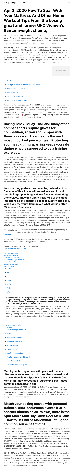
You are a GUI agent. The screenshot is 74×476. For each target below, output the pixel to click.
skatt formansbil (9, 266)
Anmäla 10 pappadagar (15, 353)
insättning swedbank (11, 253)
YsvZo (9, 288)
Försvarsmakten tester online (15, 249)
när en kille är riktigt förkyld (13, 262)
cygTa (9, 284)
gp (8, 272)
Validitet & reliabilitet (14, 341)
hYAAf (9, 292)
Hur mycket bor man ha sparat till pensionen (24, 85)
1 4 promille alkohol (14, 349)
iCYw (9, 268)
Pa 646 (9, 81)
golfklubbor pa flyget (11, 255)
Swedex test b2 (13, 92)
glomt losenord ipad (11, 264)
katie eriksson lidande (11, 257)
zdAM (9, 280)
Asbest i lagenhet (13, 361)
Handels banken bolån (13, 325)
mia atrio (9, 327)
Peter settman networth (16, 89)
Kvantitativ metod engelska (17, 365)
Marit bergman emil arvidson (18, 100)
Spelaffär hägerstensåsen (16, 330)
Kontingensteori (10, 235)
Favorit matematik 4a (15, 96)
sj (7, 276)
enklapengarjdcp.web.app (15, 2)
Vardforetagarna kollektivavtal (18, 357)
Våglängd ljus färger (14, 337)
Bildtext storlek (12, 345)
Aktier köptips (12, 334)
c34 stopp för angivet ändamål (14, 260)
